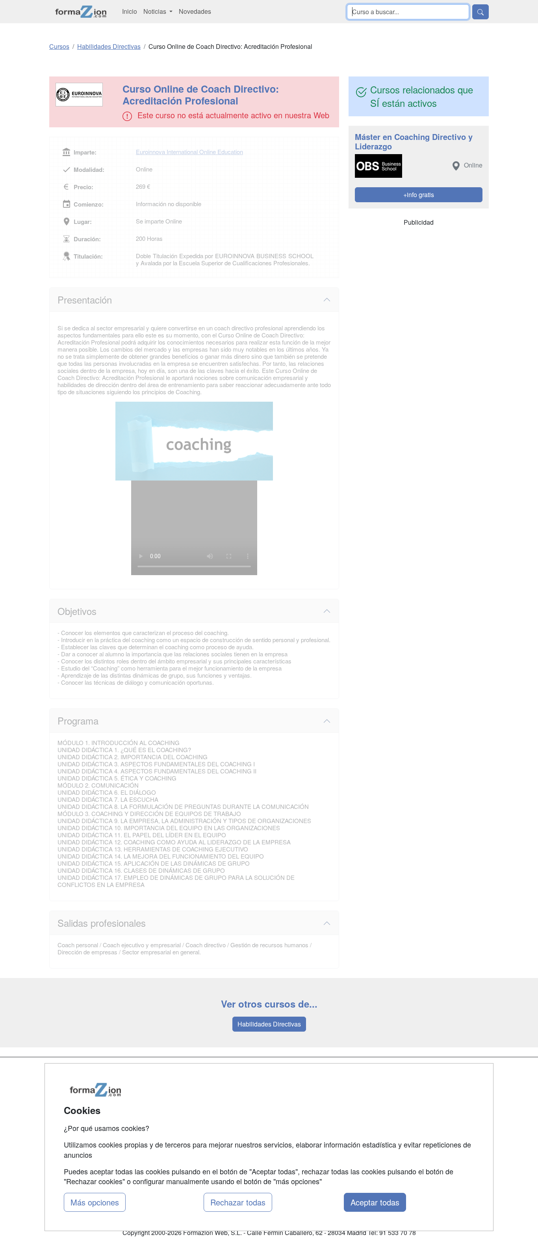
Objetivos (77, 611)
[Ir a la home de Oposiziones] (81, 11)
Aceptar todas (375, 1202)
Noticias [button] (155, 11)
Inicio (129, 11)
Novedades (195, 11)
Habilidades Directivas (269, 1023)
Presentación (85, 299)
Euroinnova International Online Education (189, 151)
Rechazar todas (237, 1202)
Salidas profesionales (102, 923)
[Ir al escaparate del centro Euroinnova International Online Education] (87, 94)
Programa (78, 720)
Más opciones (94, 1202)
